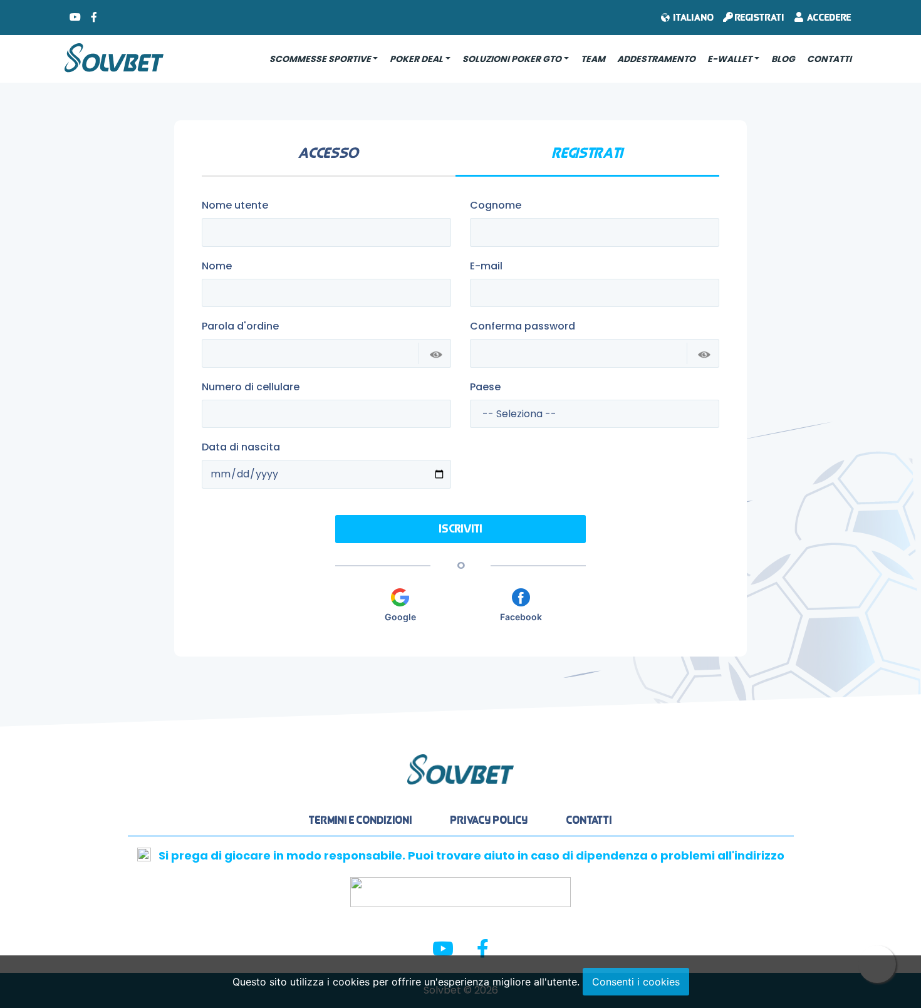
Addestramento (656, 59)
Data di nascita (241, 447)
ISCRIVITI (460, 529)
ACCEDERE (827, 17)
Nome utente (235, 205)
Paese (485, 387)
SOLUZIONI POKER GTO (511, 59)
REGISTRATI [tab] (587, 153)
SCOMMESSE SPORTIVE (320, 59)
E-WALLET (729, 59)
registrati (758, 17)
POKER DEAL (416, 59)
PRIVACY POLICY (489, 820)
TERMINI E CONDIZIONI (360, 820)
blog (783, 59)
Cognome (495, 205)
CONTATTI (829, 59)
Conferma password (522, 326)
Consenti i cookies (636, 981)
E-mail (486, 266)
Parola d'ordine (240, 326)
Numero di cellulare (250, 387)
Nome (217, 266)
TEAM (593, 59)
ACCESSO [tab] (328, 153)
